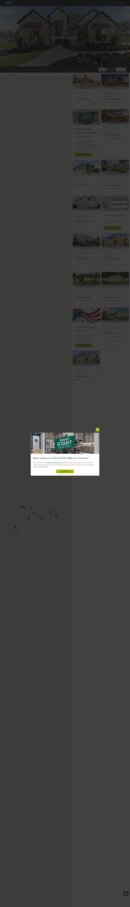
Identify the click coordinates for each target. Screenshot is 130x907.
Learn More (65, 471)
